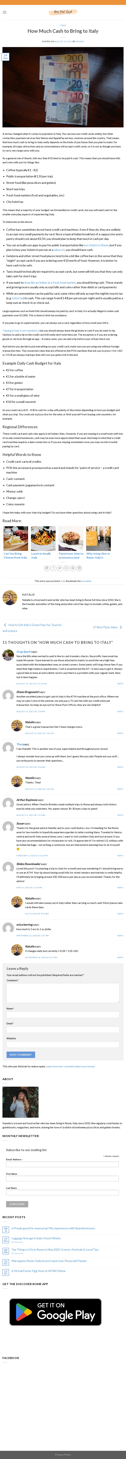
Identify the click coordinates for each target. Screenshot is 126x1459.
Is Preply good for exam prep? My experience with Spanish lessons (53, 1228)
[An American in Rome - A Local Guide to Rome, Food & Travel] (63, 12)
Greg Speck (23, 651)
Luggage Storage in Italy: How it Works (36, 1238)
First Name (11, 1174)
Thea (19, 744)
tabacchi (59, 250)
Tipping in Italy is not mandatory (20, 330)
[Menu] (4, 12)
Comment (13, 980)
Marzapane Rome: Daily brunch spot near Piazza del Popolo (48, 1261)
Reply (120, 683)
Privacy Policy (63, 1454)
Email (10, 1023)
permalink (86, 581)
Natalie (80, 41)
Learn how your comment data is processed (70, 1066)
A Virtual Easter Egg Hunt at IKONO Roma (38, 1271)
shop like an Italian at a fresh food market (50, 282)
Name (10, 1008)
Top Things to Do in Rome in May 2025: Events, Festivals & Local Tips (55, 1249)
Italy (63, 25)
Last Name (11, 1188)
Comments (17, 1242)
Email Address (14, 1159)
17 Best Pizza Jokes (105, 627)
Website (11, 1038)
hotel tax (17, 298)
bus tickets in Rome (96, 245)
